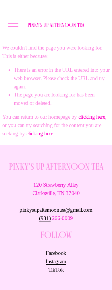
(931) (45, 218)
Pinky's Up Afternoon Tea (56, 25)
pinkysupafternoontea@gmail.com (56, 210)
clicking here (91, 117)
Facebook (56, 253)
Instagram (56, 261)
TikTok (56, 270)
